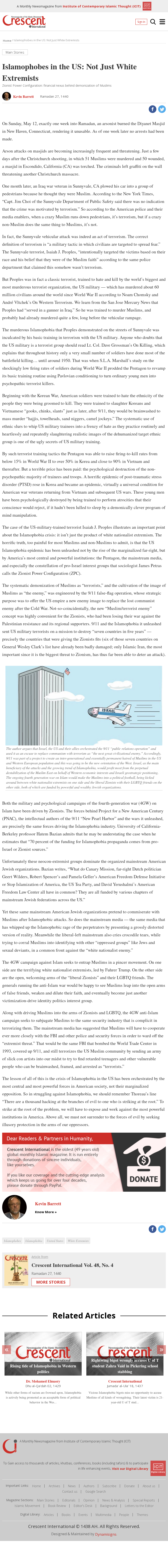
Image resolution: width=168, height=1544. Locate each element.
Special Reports (144, 1500)
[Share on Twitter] (161, 108)
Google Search (95, 1491)
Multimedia (103, 1515)
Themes (142, 1515)
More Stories (50, 1282)
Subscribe (109, 1486)
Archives (54, 1486)
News (72, 1486)
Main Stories (45, 1500)
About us (149, 1486)
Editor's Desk (83, 1506)
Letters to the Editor (139, 1506)
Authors (89, 1486)
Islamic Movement (27, 1506)
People (124, 1515)
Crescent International (125, 1381)
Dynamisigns (105, 1534)
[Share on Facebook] (152, 108)
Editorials (68, 1500)
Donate (129, 1486)
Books (66, 1515)
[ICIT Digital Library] (146, 5)
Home (36, 1486)
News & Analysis (113, 1500)
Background (108, 1506)
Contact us (69, 1491)
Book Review (57, 1506)
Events (83, 1515)
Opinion (88, 1500)
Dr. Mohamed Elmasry (43, 1381)
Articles (49, 1515)
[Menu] (162, 21)
